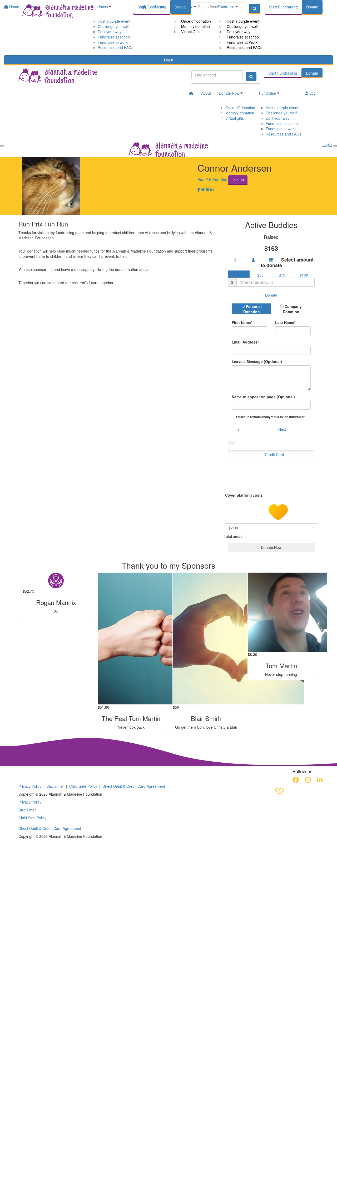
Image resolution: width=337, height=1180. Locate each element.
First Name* (242, 322)
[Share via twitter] (203, 189)
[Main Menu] (2, 146)
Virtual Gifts (190, 31)
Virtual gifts (234, 118)
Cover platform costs (244, 495)
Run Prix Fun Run (212, 179)
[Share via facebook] (198, 189)
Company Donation (292, 309)
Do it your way (238, 31)
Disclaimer (55, 786)
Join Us (238, 179)
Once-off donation (196, 21)
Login (168, 59)
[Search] (251, 76)
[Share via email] (207, 189)
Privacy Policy (29, 786)
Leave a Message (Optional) (257, 361)
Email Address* (245, 342)
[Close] (335, 146)
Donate (312, 6)
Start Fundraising (283, 6)
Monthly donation (195, 26)
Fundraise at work (281, 128)
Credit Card (274, 454)
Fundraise (225, 6)
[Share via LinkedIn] (212, 189)
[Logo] (57, 11)
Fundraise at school (243, 37)
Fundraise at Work (242, 42)
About (159, 6)
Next (282, 429)
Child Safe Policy (83, 786)
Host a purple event (243, 21)
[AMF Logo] (51, 772)
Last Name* (285, 322)
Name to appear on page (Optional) (263, 396)
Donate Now (182, 6)
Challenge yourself (242, 26)
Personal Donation (252, 309)
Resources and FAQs (244, 47)
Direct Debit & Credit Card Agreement (133, 786)
